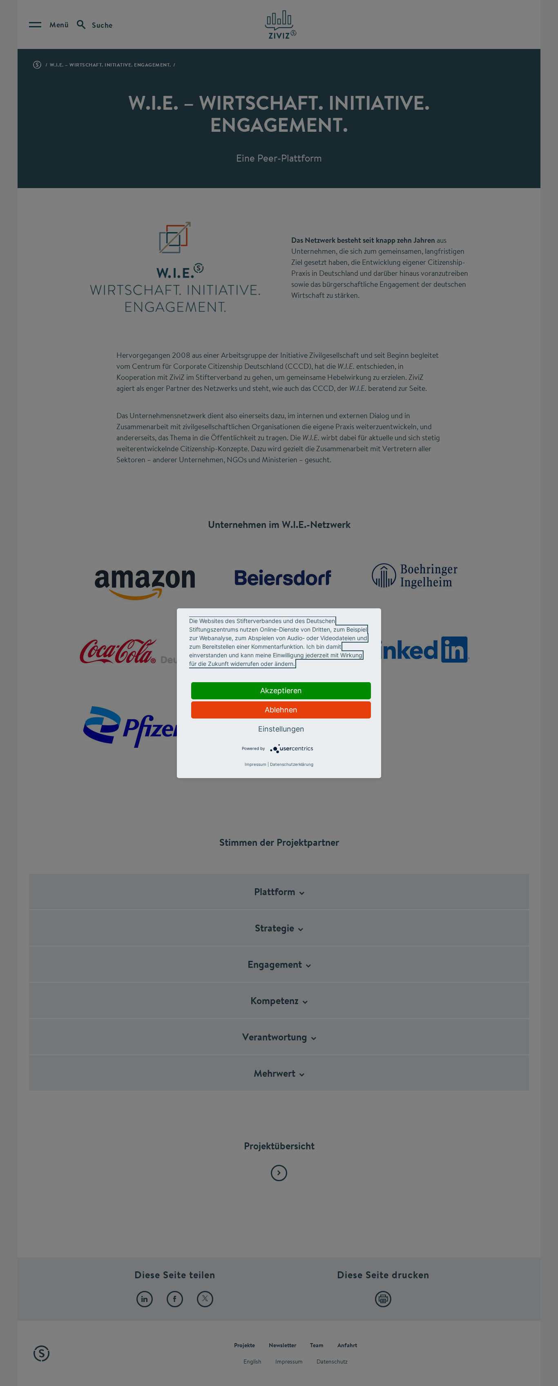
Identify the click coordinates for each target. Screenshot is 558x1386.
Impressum (255, 764)
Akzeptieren (281, 690)
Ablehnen (281, 709)
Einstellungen (281, 729)
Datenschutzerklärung (291, 764)
